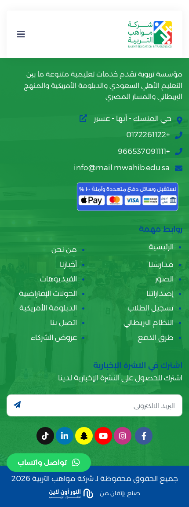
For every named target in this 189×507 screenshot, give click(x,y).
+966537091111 (144, 151)
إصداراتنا (160, 293)
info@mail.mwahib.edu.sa (122, 167)
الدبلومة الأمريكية (48, 307)
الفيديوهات (58, 278)
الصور (164, 278)
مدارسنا (161, 264)
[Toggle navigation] (21, 34)
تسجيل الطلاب (150, 307)
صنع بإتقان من (119, 492)
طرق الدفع (156, 337)
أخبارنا (68, 264)
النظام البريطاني (149, 322)
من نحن (64, 249)
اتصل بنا (63, 322)
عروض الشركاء (54, 337)
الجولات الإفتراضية (48, 293)
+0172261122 (148, 134)
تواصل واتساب (42, 462)
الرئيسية (161, 246)
